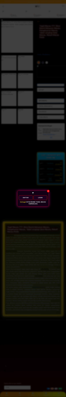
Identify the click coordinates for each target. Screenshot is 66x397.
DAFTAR (26, 197)
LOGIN (40, 197)
